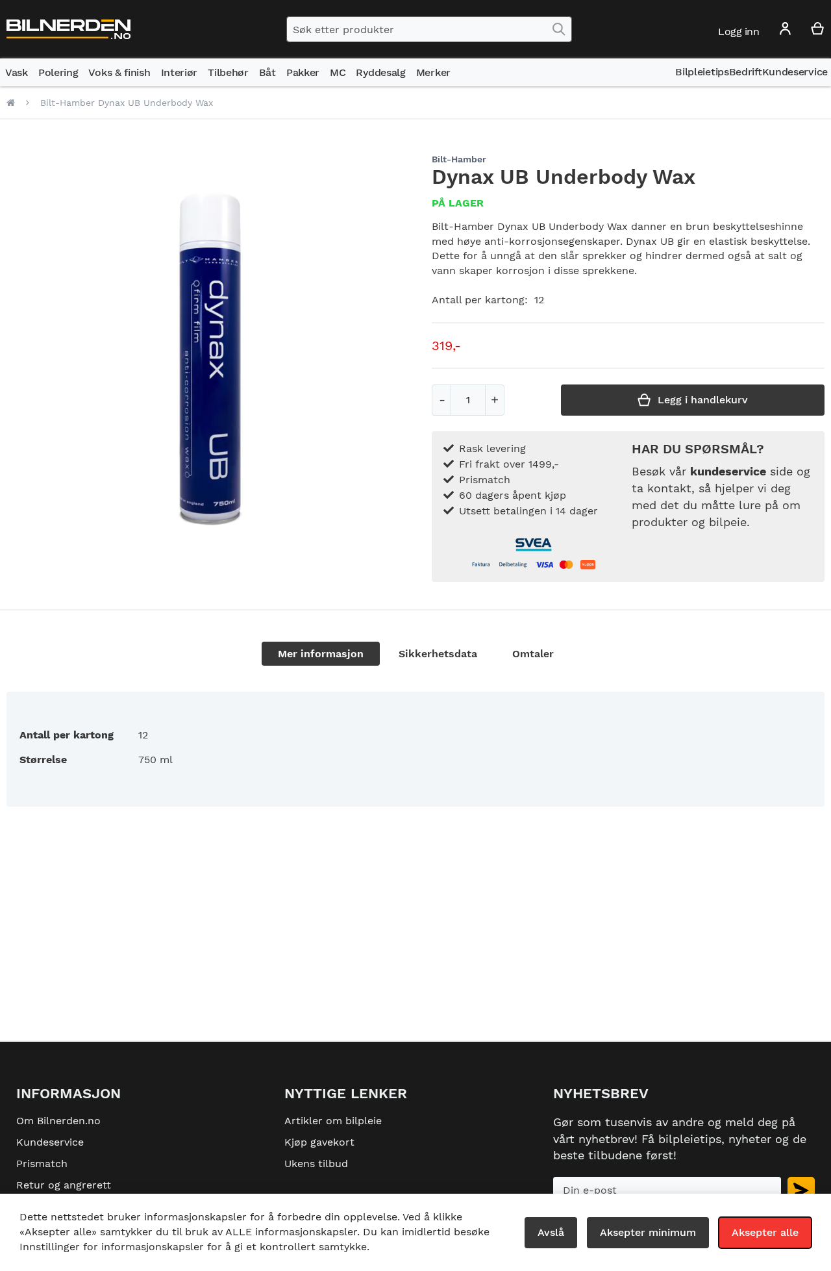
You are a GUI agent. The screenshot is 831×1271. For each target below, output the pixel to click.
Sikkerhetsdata (438, 654)
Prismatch (42, 1163)
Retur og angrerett (63, 1185)
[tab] (321, 654)
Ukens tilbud (316, 1163)
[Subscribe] (801, 1190)
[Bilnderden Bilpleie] (68, 29)
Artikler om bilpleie (333, 1120)
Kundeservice (50, 1142)
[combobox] (429, 29)
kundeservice (728, 471)
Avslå (551, 1232)
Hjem (10, 102)
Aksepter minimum (648, 1232)
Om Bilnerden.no (58, 1120)
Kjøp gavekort (319, 1142)
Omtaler (533, 654)
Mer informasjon (321, 654)
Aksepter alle (765, 1232)
